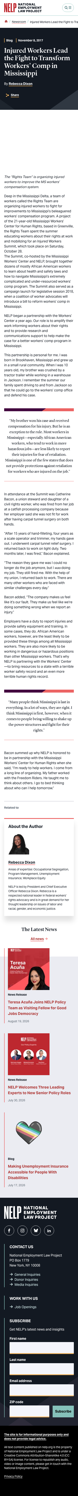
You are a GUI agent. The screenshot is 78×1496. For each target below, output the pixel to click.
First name (18, 1338)
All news (37, 939)
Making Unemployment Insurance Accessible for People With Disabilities (38, 1172)
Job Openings (25, 1307)
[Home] (6, 21)
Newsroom (19, 22)
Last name (18, 1360)
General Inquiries (27, 1274)
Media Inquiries (26, 1284)
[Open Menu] (68, 8)
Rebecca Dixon (20, 84)
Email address (21, 1381)
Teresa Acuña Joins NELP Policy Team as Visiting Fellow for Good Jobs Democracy (37, 1008)
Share (15, 95)
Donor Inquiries (26, 1279)
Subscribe (63, 1411)
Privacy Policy (13, 1476)
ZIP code (16, 1402)
